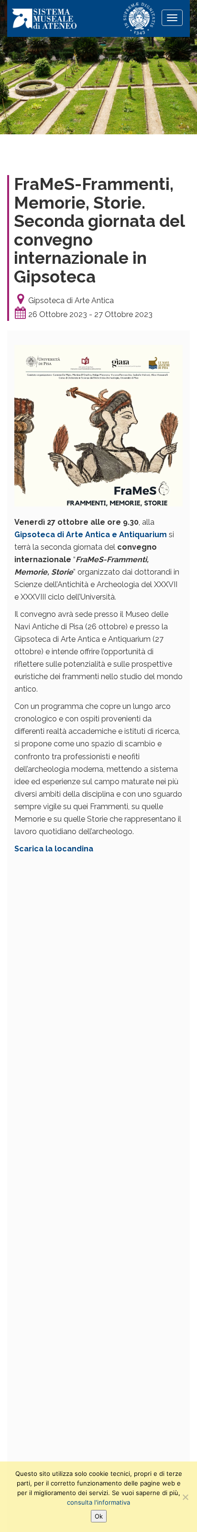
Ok (99, 1516)
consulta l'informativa (98, 1502)
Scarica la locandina (53, 848)
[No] (185, 1497)
